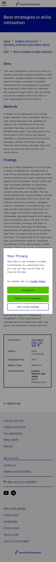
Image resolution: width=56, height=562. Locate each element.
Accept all (28, 290)
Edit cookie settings (28, 306)
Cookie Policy (37, 281)
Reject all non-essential (28, 298)
